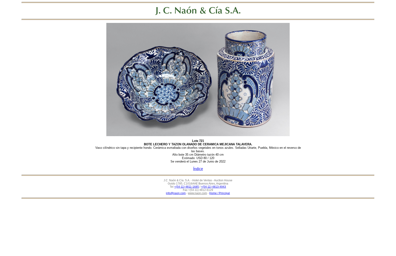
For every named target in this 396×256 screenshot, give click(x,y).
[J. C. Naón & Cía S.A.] (198, 10)
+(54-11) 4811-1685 (186, 186)
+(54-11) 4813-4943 (213, 186)
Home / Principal (219, 193)
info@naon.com (176, 193)
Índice (198, 169)
